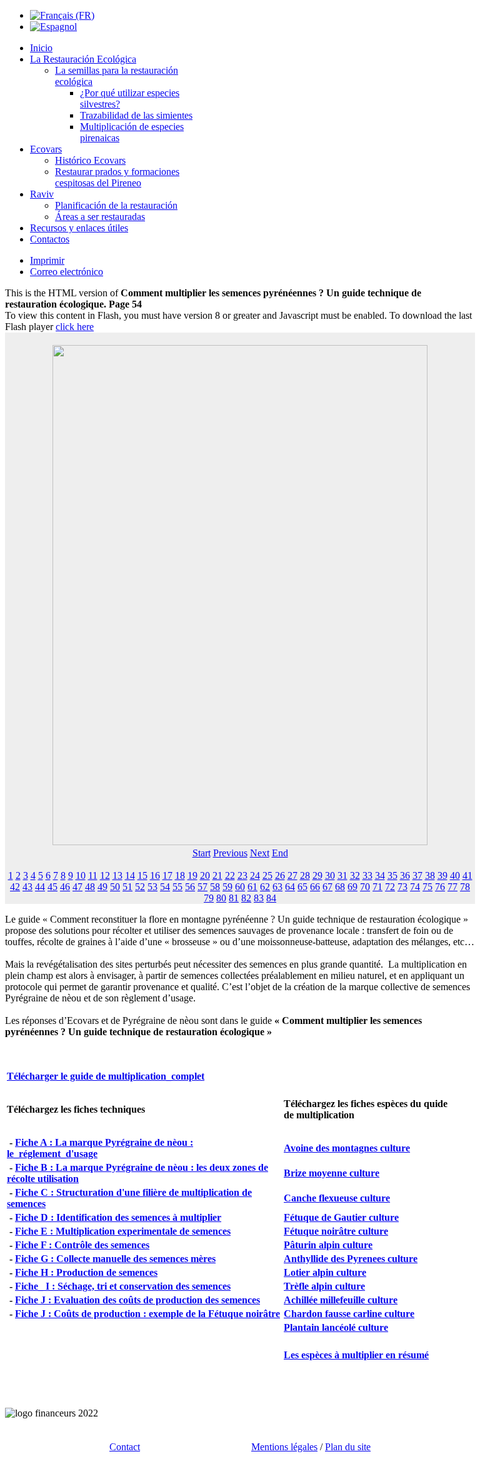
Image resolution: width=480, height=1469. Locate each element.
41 (467, 875)
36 (405, 875)
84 (271, 898)
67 (327, 886)
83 (259, 898)
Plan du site (348, 1446)
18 (180, 875)
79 (209, 898)
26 (280, 875)
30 (330, 875)
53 (153, 886)
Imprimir (47, 260)
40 (455, 875)
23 (243, 875)
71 (377, 886)
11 (93, 875)
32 (355, 875)
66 (315, 886)
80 (221, 898)
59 (227, 886)
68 (340, 886)
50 (115, 886)
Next (259, 853)
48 (90, 886)
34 (380, 875)
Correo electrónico (66, 271)
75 (427, 886)
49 (103, 886)
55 (177, 886)
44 (40, 886)
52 (140, 886)
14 (130, 875)
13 (117, 875)
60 (240, 886)
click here (75, 326)
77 (453, 886)
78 (465, 886)
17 (167, 875)
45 (53, 886)
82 (246, 898)
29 (317, 875)
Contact (124, 1446)
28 (305, 875)
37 (417, 875)
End (280, 853)
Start (201, 853)
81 (234, 898)
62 (265, 886)
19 (193, 875)
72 (390, 886)
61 (253, 886)
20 (205, 875)
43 (27, 886)
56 (190, 886)
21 (217, 875)
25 (267, 875)
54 (165, 886)
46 (65, 886)
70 (365, 886)
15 (143, 875)
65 (303, 886)
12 (105, 875)
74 (415, 886)
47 (77, 886)
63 (277, 886)
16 (155, 875)
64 (290, 886)
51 (127, 886)
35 (393, 875)
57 (203, 886)
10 (81, 875)
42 (15, 886)
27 (293, 875)
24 (255, 875)
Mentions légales (284, 1446)
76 (440, 886)
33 (367, 875)
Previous (230, 853)
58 (215, 886)
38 (430, 875)
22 (230, 875)
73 (403, 886)
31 (343, 875)
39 (443, 875)
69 (353, 886)
